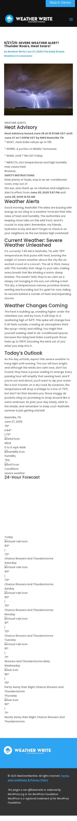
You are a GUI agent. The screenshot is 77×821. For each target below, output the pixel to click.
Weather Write (16, 51)
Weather (9, 55)
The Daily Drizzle (54, 51)
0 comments (24, 55)
